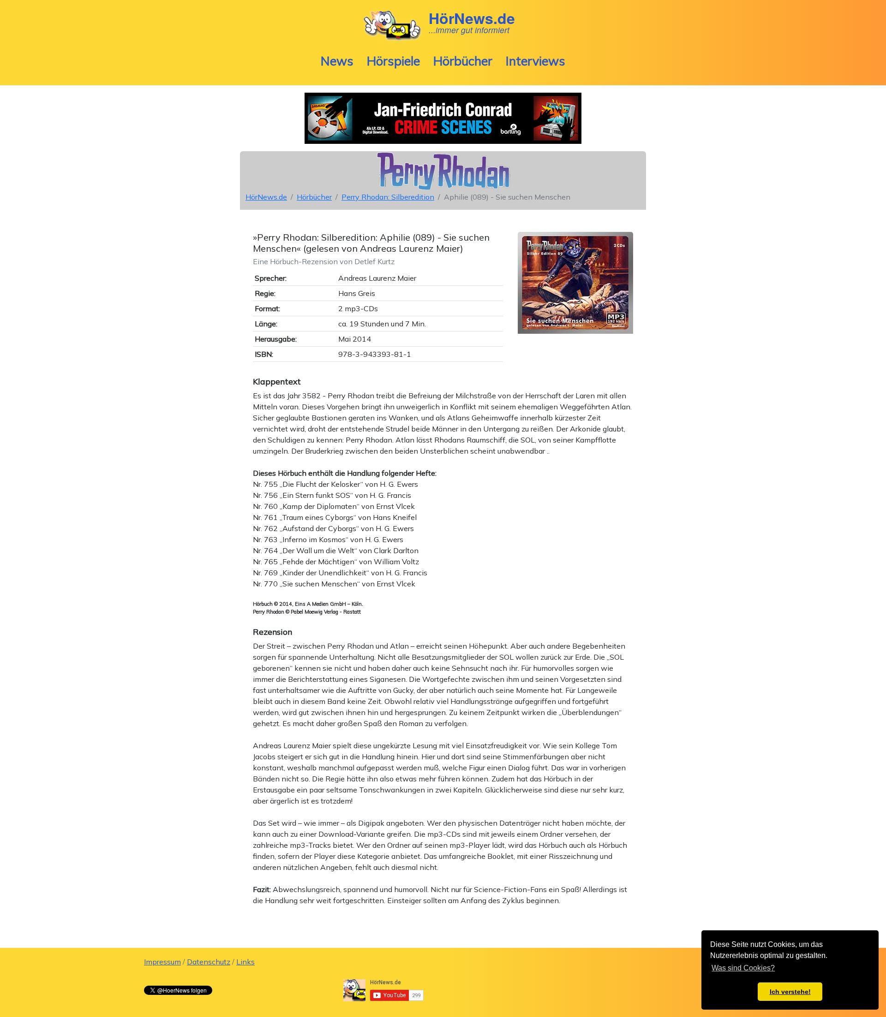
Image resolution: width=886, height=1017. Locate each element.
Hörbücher (462, 61)
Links (245, 961)
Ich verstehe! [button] (790, 991)
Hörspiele (393, 61)
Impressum (162, 961)
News (337, 61)
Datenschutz (208, 961)
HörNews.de (266, 196)
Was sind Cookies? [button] (743, 968)
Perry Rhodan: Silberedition (387, 196)
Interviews (535, 61)
